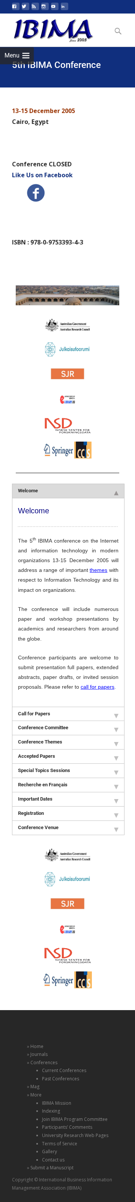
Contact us (53, 1160)
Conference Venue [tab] (38, 827)
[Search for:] (118, 31)
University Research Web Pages (75, 1135)
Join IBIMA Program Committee (75, 1119)
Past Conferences (60, 1078)
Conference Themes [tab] (40, 742)
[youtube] (54, 9)
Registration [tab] (31, 813)
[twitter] (25, 9)
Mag (34, 1086)
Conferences (43, 1062)
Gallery (49, 1151)
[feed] (35, 9)
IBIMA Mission (56, 1103)
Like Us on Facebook (42, 175)
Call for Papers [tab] (34, 713)
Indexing (51, 1111)
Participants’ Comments (67, 1127)
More (36, 1095)
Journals (39, 1054)
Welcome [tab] (28, 490)
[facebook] (16, 9)
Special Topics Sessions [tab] (44, 770)
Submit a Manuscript (52, 1167)
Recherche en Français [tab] (43, 784)
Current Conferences (64, 1070)
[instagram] (45, 9)
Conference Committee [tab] (43, 727)
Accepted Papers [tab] (36, 756)
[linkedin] (64, 9)
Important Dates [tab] (35, 799)
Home (37, 1046)
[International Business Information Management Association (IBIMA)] (47, 29)
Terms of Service (59, 1143)
